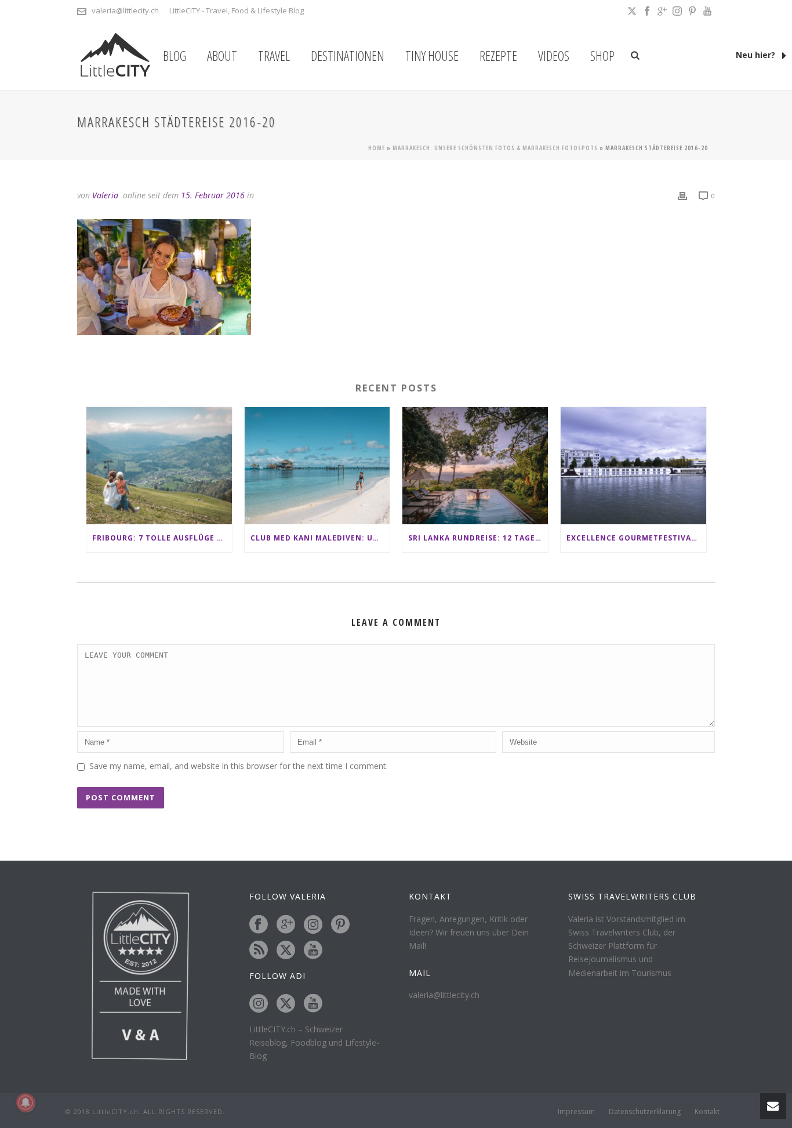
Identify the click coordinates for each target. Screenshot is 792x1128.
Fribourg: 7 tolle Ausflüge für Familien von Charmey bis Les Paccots (162, 538)
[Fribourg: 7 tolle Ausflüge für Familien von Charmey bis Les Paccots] (159, 465)
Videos (553, 56)
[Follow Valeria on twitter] (286, 950)
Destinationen (347, 56)
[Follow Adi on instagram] (258, 1004)
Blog (174, 56)
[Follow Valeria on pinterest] (340, 925)
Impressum (576, 1111)
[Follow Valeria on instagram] (313, 925)
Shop (602, 56)
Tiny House (432, 56)
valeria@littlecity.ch (125, 10)
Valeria (105, 195)
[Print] (682, 195)
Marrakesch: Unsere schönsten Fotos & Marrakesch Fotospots (495, 148)
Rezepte (498, 56)
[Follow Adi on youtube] (313, 1004)
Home (376, 148)
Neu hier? (757, 54)
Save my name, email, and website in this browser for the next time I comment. (238, 765)
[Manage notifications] (25, 1102)
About (222, 56)
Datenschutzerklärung (645, 1111)
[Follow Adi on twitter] (286, 1004)
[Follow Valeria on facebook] (258, 925)
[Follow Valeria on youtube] (313, 950)
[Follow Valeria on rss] (258, 950)
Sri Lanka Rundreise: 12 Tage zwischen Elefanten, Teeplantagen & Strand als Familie (478, 538)
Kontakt (707, 1111)
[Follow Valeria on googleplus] (286, 925)
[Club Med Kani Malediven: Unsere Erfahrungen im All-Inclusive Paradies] (317, 465)
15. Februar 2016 (213, 195)
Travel (274, 56)
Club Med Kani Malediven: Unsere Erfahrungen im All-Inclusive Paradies (320, 538)
